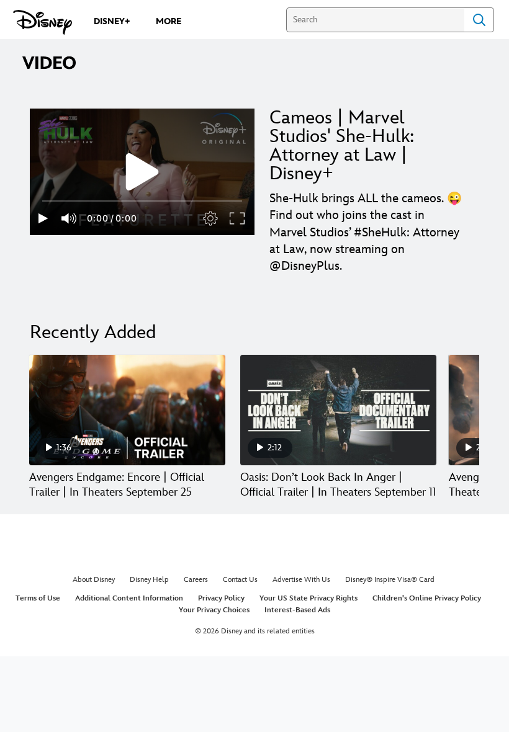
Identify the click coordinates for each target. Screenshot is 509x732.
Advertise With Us (301, 579)
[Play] (43, 218)
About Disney (94, 579)
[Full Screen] (238, 218)
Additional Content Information (129, 598)
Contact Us (240, 579)
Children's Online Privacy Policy (426, 598)
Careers (196, 579)
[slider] (142, 201)
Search (479, 19)
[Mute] (69, 218)
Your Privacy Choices (214, 610)
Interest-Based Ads (297, 610)
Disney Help (149, 579)
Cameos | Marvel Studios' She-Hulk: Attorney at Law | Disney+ (341, 146)
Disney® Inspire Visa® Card (390, 579)
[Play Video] (142, 172)
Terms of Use (38, 598)
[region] (142, 172)
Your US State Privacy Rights (308, 598)
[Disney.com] (42, 22)
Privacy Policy (221, 598)
